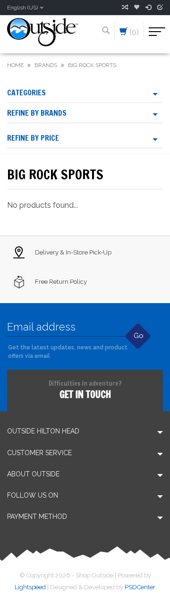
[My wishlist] (136, 7)
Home (15, 65)
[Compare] (125, 7)
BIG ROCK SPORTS (92, 65)
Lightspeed (30, 587)
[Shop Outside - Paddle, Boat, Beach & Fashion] (42, 31)
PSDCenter (140, 587)
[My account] (148, 7)
